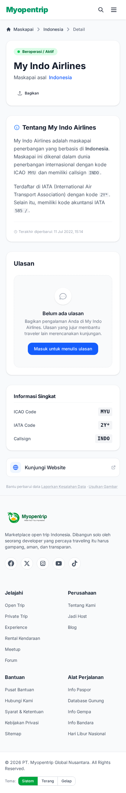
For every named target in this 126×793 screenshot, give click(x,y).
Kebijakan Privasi (22, 722)
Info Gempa (79, 711)
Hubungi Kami (19, 700)
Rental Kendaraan (22, 638)
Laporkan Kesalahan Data (63, 486)
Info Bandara (81, 722)
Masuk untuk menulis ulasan (63, 348)
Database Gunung (86, 700)
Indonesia (53, 29)
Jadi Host (77, 616)
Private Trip (16, 616)
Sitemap (13, 733)
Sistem (28, 781)
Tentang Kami (81, 605)
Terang (48, 781)
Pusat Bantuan (19, 689)
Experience (16, 627)
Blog (72, 627)
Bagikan (32, 93)
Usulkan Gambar (103, 486)
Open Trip (15, 605)
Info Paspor (79, 689)
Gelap (66, 781)
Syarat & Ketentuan (24, 711)
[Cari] (100, 9)
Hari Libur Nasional (87, 733)
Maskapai (23, 29)
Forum (11, 660)
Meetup (12, 649)
